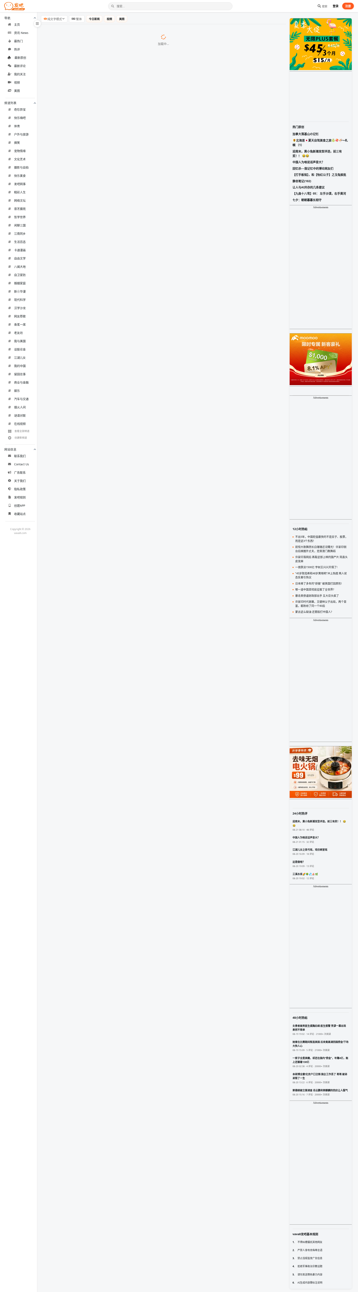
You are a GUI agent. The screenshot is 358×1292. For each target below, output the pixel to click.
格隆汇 (106, 669)
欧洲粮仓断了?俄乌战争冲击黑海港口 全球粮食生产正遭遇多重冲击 (93, 265)
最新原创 (20, 58)
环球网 (109, 1274)
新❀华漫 (20, 291)
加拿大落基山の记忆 (306, 134)
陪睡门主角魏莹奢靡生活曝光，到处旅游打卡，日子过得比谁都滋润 (94, 870)
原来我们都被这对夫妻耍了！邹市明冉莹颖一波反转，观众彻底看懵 (94, 435)
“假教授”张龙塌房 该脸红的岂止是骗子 (72, 754)
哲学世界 (20, 217)
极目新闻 (110, 754)
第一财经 (129, 340)
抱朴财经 (94, 626)
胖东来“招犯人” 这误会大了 (64, 222)
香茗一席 (20, 324)
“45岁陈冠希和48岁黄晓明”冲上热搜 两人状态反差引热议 (86, 382)
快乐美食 (20, 176)
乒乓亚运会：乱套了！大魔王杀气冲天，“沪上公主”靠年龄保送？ (92, 520)
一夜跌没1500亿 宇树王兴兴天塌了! (70, 350)
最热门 (18, 41)
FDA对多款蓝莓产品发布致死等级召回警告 (75, 1136)
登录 (336, 6)
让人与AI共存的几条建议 (309, 187)
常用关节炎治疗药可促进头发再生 (69, 1051)
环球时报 (117, 170)
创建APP (19, 505)
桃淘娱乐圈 (147, 127)
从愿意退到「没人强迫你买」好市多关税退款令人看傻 (84, 1232)
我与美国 (20, 341)
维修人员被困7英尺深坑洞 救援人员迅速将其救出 (80, 1189)
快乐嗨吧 (20, 118)
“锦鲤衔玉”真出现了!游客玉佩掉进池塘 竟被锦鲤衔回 (82, 392)
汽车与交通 (21, 399)
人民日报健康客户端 (137, 733)
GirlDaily (110, 308)
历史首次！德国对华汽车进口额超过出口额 (75, 584)
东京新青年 (142, 201)
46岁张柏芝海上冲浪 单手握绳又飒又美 (73, 275)
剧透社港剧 (121, 722)
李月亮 (127, 95)
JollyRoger (156, 839)
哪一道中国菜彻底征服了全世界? (68, 180)
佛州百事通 (136, 53)
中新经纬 (107, 711)
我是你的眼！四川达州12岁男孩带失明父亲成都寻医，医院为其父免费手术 (99, 817)
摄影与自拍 (21, 167)
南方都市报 (109, 1243)
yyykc (151, 435)
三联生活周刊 (129, 329)
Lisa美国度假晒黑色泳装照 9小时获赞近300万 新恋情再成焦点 (90, 127)
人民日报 (110, 1211)
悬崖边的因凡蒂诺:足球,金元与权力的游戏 (75, 244)
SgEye (119, 934)
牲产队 (104, 233)
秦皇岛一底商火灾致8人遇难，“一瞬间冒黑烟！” (79, 785)
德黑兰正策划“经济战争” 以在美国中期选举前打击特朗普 (85, 955)
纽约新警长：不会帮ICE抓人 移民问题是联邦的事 (80, 1093)
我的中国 (20, 366)
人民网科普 (147, 977)
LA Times (129, 1285)
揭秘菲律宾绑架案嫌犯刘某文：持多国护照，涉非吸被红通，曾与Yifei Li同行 (100, 414)
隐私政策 (20, 489)
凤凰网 (143, 191)
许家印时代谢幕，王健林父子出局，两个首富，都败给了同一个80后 (94, 573)
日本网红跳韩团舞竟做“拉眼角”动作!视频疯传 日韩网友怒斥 (87, 201)
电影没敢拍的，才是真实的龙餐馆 (69, 849)
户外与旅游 (21, 134)
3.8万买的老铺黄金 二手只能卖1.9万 (70, 711)
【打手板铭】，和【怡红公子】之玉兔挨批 (319, 175)
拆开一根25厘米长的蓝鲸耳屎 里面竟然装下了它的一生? (85, 148)
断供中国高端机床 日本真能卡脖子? (70, 233)
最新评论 (20, 66)
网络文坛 (20, 200)
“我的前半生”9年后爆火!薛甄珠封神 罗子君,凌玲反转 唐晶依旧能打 (93, 116)
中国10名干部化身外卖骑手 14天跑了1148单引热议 (82, 1009)
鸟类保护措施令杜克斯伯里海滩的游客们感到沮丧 (80, 1253)
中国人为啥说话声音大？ (62, 764)
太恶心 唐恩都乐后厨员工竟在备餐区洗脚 (74, 1104)
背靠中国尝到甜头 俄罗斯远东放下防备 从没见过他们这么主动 (89, 191)
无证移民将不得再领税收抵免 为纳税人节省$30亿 (80, 1125)
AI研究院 (106, 701)
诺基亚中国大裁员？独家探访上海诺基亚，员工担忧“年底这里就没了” (95, 839)
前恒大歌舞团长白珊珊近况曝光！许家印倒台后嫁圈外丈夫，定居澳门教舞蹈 (100, 424)
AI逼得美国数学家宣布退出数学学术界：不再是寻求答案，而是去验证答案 (99, 828)
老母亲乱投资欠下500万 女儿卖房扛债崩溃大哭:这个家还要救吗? (91, 74)
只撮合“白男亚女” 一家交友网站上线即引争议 (77, 966)
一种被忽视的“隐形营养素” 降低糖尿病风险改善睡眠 (82, 732)
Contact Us (21, 464)
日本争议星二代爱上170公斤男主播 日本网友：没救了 (84, 902)
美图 (17, 91)
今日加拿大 (121, 1168)
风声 (111, 605)
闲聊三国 (20, 225)
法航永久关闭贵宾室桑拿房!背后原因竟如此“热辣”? (81, 318)
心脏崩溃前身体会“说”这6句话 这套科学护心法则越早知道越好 (90, 977)
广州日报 (102, 372)
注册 (348, 6)
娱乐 (17, 391)
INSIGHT (114, 1073)
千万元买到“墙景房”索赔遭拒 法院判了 (72, 1210)
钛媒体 (147, 255)
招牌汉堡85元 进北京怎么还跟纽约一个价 (74, 1072)
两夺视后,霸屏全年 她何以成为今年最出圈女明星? (80, 329)
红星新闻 (118, 1019)
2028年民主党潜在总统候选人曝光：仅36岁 (76, 1019)
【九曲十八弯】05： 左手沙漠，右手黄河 (319, 193)
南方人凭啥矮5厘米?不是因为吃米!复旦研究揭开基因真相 (86, 137)
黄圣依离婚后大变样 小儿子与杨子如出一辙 (76, 647)
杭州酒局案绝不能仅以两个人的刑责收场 (74, 605)
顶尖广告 (114, 42)
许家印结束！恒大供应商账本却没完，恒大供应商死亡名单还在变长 (94, 562)
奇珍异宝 (20, 109)
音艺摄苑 (20, 209)
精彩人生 (20, 192)
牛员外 (145, 488)
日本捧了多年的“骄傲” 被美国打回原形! (73, 106)
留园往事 (20, 374)
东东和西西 (144, 212)
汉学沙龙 (20, 308)
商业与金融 (21, 382)
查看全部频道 (22, 431)
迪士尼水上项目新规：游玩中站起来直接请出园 (79, 1040)
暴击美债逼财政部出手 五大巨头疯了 (71, 668)
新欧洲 (127, 318)
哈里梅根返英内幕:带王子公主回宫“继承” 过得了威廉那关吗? (88, 212)
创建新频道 (21, 437)
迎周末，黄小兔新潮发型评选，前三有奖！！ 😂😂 (317, 153)
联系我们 (20, 456)
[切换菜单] (37, 23)
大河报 (129, 393)
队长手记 (111, 106)
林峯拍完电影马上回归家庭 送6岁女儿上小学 (77, 722)
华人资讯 (130, 1030)
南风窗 (92, 223)
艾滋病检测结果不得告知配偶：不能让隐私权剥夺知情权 (85, 1062)
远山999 (94, 765)
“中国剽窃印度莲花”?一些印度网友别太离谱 (76, 169)
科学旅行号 (139, 138)
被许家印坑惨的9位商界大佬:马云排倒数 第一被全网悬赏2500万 (91, 360)
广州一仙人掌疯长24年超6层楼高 (68, 371)
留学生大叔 (135, 903)
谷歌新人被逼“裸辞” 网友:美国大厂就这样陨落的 (79, 924)
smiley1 (166, 424)
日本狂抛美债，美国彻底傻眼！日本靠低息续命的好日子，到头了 (92, 456)
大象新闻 (135, 1147)
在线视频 (20, 424)
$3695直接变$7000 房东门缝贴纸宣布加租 (75, 1115)
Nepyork (122, 1083)
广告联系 (20, 472)
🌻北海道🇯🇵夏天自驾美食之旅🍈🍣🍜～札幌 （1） (320, 142)
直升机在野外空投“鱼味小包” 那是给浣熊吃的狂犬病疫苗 (85, 1263)
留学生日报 (126, 924)
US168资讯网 (127, 63)
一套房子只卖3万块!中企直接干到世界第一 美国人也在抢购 (87, 84)
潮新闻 (110, 276)
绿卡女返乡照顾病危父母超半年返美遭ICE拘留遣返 (81, 998)
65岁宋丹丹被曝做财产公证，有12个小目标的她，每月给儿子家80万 (94, 530)
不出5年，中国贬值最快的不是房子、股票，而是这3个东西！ (89, 499)
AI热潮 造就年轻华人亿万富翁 (66, 1221)
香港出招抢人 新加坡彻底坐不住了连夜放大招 (77, 934)
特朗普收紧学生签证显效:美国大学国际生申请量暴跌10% (86, 286)
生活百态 (20, 242)
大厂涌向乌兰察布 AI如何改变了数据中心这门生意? (81, 339)
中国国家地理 (104, 180)
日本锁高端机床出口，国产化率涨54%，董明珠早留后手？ (87, 541)
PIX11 (124, 1094)
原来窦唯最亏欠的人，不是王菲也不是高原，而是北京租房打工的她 (94, 445)
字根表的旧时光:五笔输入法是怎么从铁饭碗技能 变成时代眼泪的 (91, 254)
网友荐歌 (20, 316)
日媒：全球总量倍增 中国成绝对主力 (71, 892)
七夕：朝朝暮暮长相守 (307, 200)
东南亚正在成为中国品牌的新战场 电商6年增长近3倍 (83, 987)
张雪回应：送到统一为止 (62, 637)
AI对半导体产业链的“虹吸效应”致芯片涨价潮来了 (80, 1157)
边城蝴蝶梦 (119, 881)
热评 (17, 49)
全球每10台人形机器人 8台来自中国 (70, 701)
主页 (17, 24)
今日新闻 (94, 19)
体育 (17, 126)
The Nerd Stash (118, 1104)
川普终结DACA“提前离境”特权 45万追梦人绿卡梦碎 (82, 1285)
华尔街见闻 (154, 265)
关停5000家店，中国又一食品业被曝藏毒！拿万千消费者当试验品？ (94, 552)
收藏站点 (20, 514)
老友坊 (18, 333)
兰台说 (147, 74)
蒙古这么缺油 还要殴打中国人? (67, 297)
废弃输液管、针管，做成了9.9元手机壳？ (74, 775)
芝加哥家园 (130, 998)
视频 (17, 82)
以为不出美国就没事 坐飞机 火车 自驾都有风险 (78, 1083)
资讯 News (21, 33)
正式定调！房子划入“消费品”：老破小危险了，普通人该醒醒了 (90, 477)
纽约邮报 (97, 1221)
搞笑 (17, 142)
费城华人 (126, 1190)
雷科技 (106, 31)
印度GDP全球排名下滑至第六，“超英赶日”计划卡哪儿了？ (87, 509)
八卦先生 (98, 680)
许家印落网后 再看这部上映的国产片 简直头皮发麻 (81, 95)
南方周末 (115, 244)
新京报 (135, 1062)
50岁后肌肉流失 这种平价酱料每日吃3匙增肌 (77, 1168)
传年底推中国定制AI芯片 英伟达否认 (71, 690)
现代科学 (20, 300)
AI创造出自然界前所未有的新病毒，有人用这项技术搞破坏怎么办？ (94, 860)
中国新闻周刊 (96, 1200)
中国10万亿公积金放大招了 (64, 1200)
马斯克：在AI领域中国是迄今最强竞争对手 (75, 658)
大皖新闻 (129, 1009)
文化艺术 (20, 159)
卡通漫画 (20, 250)
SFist (118, 966)
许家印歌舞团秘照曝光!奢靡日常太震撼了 (74, 42)
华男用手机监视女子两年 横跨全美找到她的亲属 (79, 63)
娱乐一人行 (119, 648)
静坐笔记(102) (302, 181)
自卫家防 (20, 275)
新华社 (98, 616)
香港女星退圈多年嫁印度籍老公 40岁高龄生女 (78, 913)
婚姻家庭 (20, 283)
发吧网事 (20, 184)
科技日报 (103, 1051)
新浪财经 (106, 350)
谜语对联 (20, 415)
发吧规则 (20, 497)
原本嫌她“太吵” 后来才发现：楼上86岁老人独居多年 (82, 1030)
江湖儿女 (20, 357)
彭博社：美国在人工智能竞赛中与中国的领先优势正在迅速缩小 (90, 488)
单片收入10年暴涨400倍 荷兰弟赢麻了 (72, 1274)
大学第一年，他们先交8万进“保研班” (71, 467)
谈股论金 (20, 349)
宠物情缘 (20, 151)
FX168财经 (124, 945)
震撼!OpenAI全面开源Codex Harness (72, 159)
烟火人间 (20, 407)
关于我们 (20, 481)
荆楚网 (136, 382)
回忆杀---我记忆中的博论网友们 (313, 168)
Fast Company (137, 1232)
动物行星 (136, 148)
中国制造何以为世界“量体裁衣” (67, 615)
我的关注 (20, 74)
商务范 (149, 116)
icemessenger (170, 414)
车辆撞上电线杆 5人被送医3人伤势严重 (73, 1178)
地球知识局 (101, 297)
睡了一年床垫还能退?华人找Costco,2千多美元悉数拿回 (85, 52)
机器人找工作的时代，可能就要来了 (70, 743)
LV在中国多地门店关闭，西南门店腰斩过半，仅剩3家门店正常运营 (93, 796)
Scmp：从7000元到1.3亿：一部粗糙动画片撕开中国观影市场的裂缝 (94, 594)
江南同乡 (20, 233)
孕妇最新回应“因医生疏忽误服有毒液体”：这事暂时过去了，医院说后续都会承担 (103, 807)
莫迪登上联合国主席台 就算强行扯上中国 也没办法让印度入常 (89, 403)
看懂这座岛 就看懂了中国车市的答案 (71, 1242)
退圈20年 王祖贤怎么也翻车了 (66, 679)
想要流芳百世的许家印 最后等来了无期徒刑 (76, 881)
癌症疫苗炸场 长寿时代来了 (64, 626)
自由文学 (20, 258)
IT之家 (115, 658)
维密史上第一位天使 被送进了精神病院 (73, 307)
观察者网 (90, 637)
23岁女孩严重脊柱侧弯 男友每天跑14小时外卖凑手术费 (85, 1147)
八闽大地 (20, 267)
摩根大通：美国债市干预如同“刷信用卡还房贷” (78, 945)
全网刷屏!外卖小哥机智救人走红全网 (71, 31)
